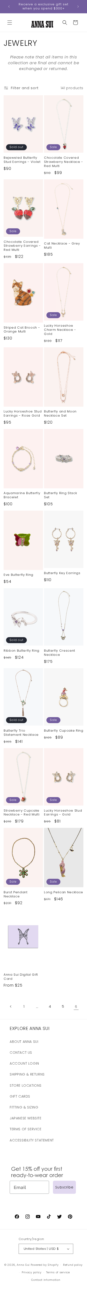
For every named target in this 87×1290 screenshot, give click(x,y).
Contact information (45, 1280)
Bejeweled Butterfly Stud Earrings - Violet (22, 160)
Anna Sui (23, 1265)
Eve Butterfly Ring (18, 575)
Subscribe (64, 1187)
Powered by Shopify (45, 1265)
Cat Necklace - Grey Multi (62, 246)
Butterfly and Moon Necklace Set (60, 414)
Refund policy (73, 1265)
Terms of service (58, 1272)
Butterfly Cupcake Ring (63, 731)
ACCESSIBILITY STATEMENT (32, 1140)
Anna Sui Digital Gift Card (21, 977)
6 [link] (76, 1006)
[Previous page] (11, 1006)
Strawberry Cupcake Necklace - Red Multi (21, 813)
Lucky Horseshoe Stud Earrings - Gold (63, 813)
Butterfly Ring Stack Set (60, 495)
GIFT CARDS (20, 1096)
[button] (9, 22)
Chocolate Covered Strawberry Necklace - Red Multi (63, 162)
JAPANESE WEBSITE (26, 1118)
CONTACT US (21, 1052)
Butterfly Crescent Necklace (59, 653)
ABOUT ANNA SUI (24, 1041)
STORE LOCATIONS (26, 1085)
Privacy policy (32, 1272)
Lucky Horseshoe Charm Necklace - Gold (60, 330)
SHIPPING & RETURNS (27, 1074)
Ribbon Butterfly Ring (21, 651)
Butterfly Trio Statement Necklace (21, 733)
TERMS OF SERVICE (26, 1129)
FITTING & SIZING (24, 1107)
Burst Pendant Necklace (16, 894)
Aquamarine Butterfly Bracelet (22, 495)
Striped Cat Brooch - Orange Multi (22, 330)
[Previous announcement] (9, 6)
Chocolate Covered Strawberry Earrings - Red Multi (22, 246)
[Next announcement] (78, 6)
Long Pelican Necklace (63, 892)
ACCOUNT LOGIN (24, 1063)
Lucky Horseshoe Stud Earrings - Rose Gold (23, 414)
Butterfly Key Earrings (62, 573)
